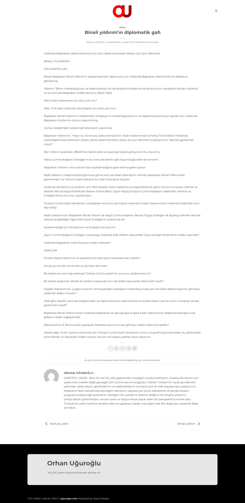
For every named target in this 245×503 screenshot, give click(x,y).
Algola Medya (101, 498)
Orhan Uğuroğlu (96, 42)
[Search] (216, 11)
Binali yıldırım (187, 423)
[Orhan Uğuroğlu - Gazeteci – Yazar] (122, 11)
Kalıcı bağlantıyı (129, 360)
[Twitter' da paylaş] (116, 348)
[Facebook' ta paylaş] (110, 348)
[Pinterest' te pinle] (128, 348)
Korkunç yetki (58, 423)
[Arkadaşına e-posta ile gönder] (122, 348)
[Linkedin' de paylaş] (135, 348)
